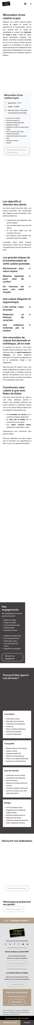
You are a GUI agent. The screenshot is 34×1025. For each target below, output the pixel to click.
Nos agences (11, 1010)
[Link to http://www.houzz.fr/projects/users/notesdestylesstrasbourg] (27, 944)
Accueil (5, 1010)
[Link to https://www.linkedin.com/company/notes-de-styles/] (10, 944)
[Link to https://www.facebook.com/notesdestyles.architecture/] (5, 944)
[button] (17, 270)
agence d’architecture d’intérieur (14, 37)
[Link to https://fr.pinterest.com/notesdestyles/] (14, 944)
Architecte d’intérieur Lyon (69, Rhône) (19, 1012)
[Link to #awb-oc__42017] (31, 4)
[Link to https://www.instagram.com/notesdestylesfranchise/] (18, 944)
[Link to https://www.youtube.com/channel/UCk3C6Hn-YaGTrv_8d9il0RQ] (23, 944)
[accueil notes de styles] (6, 1)
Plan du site (8, 1018)
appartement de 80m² (22, 443)
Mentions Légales (17, 1018)
